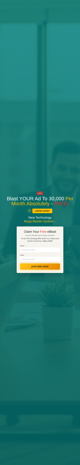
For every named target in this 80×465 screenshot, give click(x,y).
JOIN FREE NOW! (40, 266)
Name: (22, 246)
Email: (22, 255)
